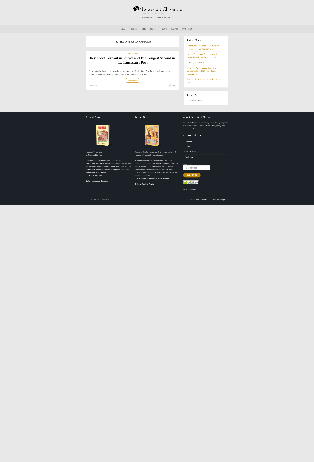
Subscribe (187, 164)
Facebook (189, 141)
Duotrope (189, 157)
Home (143, 29)
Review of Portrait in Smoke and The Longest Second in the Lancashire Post (132, 60)
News (164, 29)
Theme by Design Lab (219, 200)
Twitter (187, 146)
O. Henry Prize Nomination (197, 63)
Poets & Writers (191, 152)
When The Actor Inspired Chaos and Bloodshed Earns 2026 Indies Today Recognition (201, 71)
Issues (152, 29)
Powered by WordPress (197, 200)
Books (134, 29)
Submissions (187, 29)
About (123, 29)
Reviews (174, 29)
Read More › (132, 80)
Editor (174, 85)
